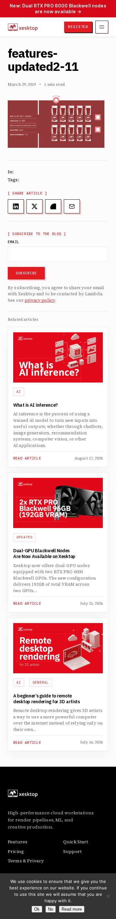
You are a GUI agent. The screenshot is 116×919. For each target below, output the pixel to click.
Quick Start (75, 841)
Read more (72, 909)
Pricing (16, 851)
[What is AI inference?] (58, 357)
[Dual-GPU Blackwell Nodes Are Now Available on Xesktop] (58, 503)
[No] (108, 896)
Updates (24, 537)
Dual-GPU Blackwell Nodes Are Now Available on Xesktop (44, 554)
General (41, 682)
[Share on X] (34, 206)
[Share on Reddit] (53, 206)
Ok (37, 909)
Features (17, 841)
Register (78, 26)
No (50, 909)
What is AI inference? (35, 405)
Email (13, 242)
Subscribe (26, 273)
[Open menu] (101, 27)
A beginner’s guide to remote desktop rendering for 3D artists (47, 699)
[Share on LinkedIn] (16, 206)
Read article (27, 458)
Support (72, 851)
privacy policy (39, 300)
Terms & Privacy (26, 860)
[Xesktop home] (23, 27)
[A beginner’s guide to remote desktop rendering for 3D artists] (58, 648)
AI (18, 391)
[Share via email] (72, 206)
